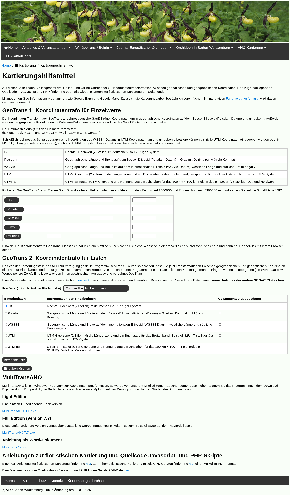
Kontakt (57, 481)
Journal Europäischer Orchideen (143, 47)
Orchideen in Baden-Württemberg (203, 47)
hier (88, 463)
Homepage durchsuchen (92, 481)
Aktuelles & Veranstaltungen (45, 47)
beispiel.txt (84, 280)
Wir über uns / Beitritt (92, 47)
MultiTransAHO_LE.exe (19, 411)
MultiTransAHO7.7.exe (18, 432)
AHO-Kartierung (251, 47)
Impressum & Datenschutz (25, 481)
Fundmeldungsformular (242, 98)
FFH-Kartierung (16, 56)
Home (13, 47)
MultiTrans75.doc (14, 447)
